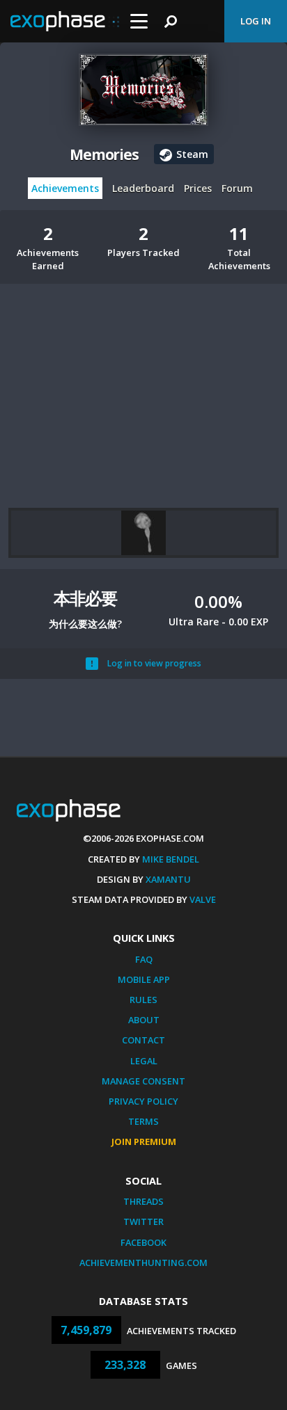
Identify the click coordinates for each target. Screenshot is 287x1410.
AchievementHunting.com (143, 1262)
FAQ (144, 959)
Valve (202, 899)
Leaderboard (143, 188)
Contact (143, 1040)
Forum (237, 188)
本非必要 (85, 597)
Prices (198, 188)
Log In (255, 21)
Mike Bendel (170, 859)
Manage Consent (143, 1081)
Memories (104, 154)
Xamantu (168, 879)
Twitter (143, 1221)
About (144, 1020)
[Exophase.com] (64, 21)
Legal (143, 1061)
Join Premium (143, 1141)
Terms (143, 1121)
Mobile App (144, 979)
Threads (143, 1201)
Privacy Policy (143, 1101)
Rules (143, 999)
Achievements (65, 188)
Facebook (143, 1242)
